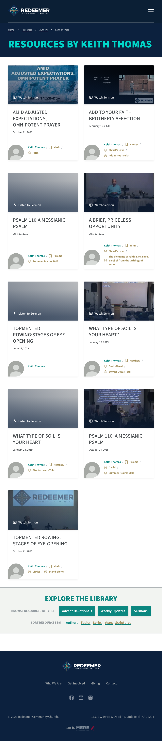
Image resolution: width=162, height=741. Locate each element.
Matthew (135, 361)
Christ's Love (116, 150)
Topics (85, 622)
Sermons (141, 611)
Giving (95, 683)
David (112, 468)
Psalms (58, 256)
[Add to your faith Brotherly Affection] (119, 84)
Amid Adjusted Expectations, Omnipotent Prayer (36, 118)
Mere (79, 727)
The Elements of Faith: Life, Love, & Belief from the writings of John (129, 261)
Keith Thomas (36, 147)
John (133, 246)
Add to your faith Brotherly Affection (114, 115)
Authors (44, 30)
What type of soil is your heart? (113, 331)
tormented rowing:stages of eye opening (39, 335)
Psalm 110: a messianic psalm (115, 439)
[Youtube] (81, 697)
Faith (36, 153)
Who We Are (53, 683)
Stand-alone (56, 572)
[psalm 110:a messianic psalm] (43, 192)
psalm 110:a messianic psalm (39, 223)
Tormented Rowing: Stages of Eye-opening (40, 540)
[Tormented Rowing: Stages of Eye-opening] (43, 509)
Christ (36, 572)
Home (11, 30)
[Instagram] (90, 697)
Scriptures (123, 622)
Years (109, 622)
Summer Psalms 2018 (45, 261)
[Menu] (150, 11)
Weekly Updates (113, 611)
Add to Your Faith (119, 156)
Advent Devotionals (77, 611)
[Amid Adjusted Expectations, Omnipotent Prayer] (43, 84)
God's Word (116, 366)
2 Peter (134, 145)
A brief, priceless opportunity (110, 223)
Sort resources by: (46, 622)
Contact (111, 683)
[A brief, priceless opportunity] (119, 192)
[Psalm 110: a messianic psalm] (119, 408)
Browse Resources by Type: (32, 611)
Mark (57, 147)
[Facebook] (71, 697)
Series (97, 622)
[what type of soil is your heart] (43, 408)
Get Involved (76, 683)
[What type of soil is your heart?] (119, 301)
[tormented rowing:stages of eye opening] (43, 301)
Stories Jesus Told (120, 372)
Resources (27, 30)
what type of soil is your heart (36, 439)
